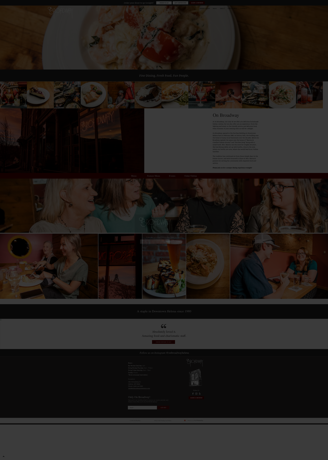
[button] (191, 217)
